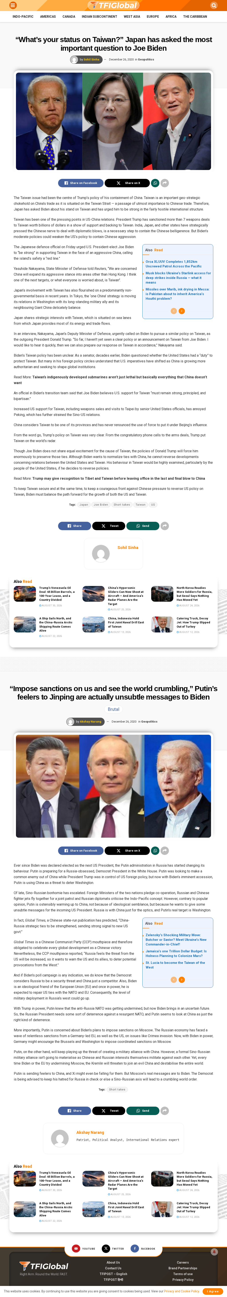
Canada (69, 16)
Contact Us (113, 1268)
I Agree (213, 1291)
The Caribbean (195, 16)
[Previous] (173, 311)
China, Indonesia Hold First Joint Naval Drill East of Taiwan (126, 622)
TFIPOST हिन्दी (113, 1280)
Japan (84, 504)
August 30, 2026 (51, 605)
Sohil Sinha (91, 59)
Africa (171, 16)
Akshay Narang (90, 721)
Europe (153, 16)
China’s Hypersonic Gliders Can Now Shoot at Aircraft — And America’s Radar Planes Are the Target (125, 596)
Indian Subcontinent (99, 16)
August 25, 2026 (120, 609)
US (153, 504)
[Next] (181, 311)
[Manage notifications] (214, 1251)
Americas (48, 16)
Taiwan (141, 504)
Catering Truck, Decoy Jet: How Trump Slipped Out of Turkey (193, 622)
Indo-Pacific (23, 16)
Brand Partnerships (182, 1268)
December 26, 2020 (121, 59)
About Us (113, 1262)
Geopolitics (146, 59)
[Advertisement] (113, 663)
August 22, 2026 (51, 636)
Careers (183, 1262)
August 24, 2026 (189, 605)
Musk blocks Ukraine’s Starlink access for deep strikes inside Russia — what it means (178, 277)
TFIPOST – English (113, 1274)
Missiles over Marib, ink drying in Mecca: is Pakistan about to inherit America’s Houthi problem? (177, 294)
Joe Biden (101, 504)
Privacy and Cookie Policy (181, 1291)
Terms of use (183, 1274)
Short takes (122, 504)
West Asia (132, 16)
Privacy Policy (183, 1280)
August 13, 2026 (120, 632)
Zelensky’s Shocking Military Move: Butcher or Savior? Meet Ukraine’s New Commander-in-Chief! (176, 939)
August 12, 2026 (189, 632)
